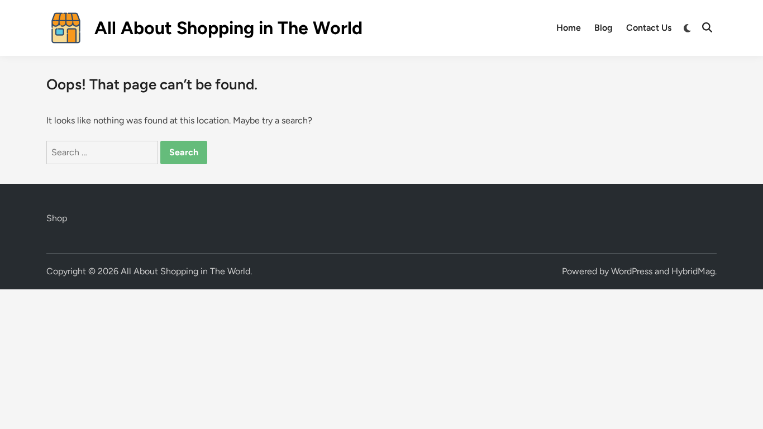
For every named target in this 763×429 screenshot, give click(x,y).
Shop (56, 218)
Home (568, 27)
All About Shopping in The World (228, 28)
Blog (603, 27)
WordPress (631, 271)
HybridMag (693, 271)
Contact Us (648, 27)
